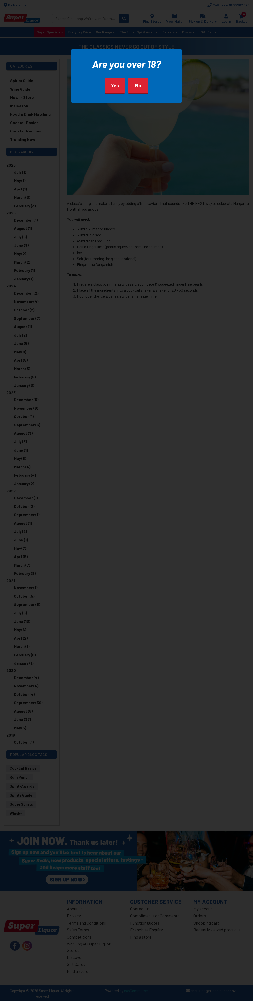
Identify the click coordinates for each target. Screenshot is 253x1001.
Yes (115, 85)
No (138, 85)
